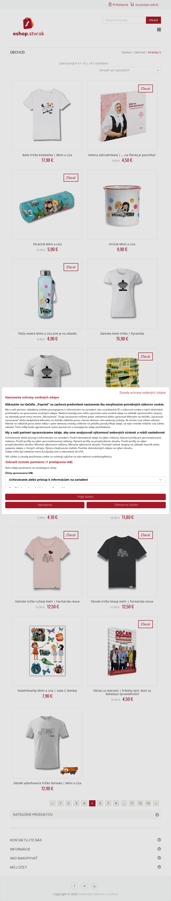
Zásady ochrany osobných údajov (142, 392)
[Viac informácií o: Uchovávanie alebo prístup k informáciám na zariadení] (160, 480)
